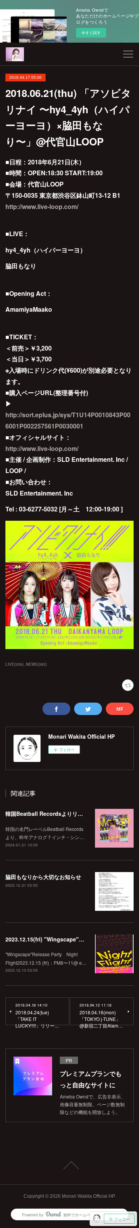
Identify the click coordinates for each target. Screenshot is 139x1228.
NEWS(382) (36, 664)
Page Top (69, 1165)
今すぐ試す (91, 32)
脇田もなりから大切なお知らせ (43, 877)
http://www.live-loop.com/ (41, 206)
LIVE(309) (14, 664)
